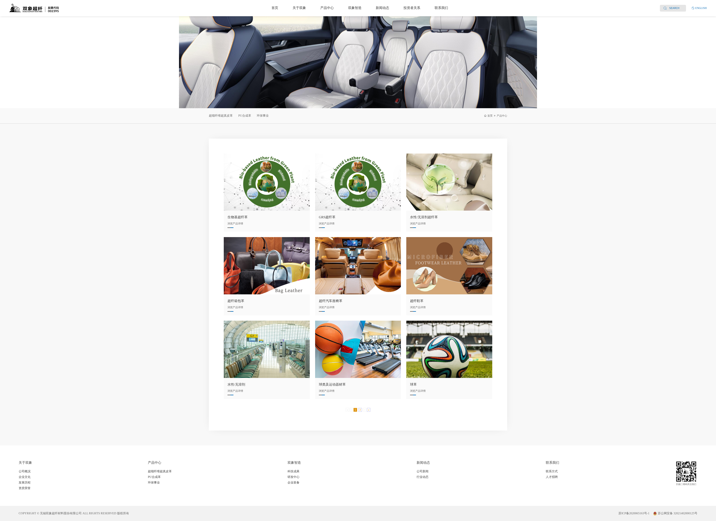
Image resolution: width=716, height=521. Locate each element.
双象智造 (355, 8)
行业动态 (422, 476)
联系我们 (441, 8)
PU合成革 (244, 115)
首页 (274, 8)
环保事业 (263, 115)
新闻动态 (382, 8)
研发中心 (293, 476)
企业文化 (25, 476)
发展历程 (25, 482)
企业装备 (293, 482)
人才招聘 (552, 476)
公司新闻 (422, 471)
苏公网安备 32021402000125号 (677, 513)
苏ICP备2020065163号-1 (633, 513)
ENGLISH (701, 8)
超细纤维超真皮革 (221, 115)
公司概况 (25, 471)
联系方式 (552, 471)
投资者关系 (411, 8)
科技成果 (293, 471)
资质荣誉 (25, 488)
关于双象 (299, 8)
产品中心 (327, 8)
